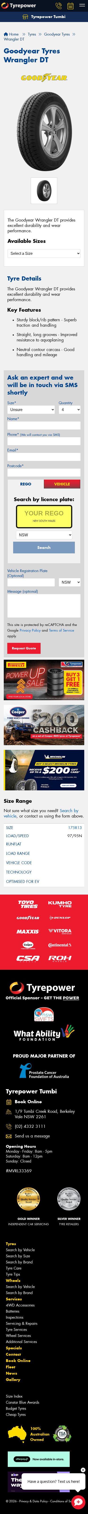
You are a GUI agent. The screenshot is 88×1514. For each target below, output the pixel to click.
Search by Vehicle (20, 1249)
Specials (14, 1348)
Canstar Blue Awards (22, 1402)
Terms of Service (61, 630)
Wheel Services (18, 1335)
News (11, 1373)
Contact (13, 1354)
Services (14, 1299)
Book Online (18, 1360)
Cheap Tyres (16, 1414)
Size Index (14, 1396)
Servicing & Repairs (21, 1323)
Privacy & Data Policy (33, 1501)
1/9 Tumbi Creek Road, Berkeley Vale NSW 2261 (45, 1114)
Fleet (10, 1367)
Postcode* (15, 465)
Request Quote (24, 648)
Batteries (12, 1311)
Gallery (13, 1379)
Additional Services (21, 1341)
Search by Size (18, 1256)
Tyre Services (16, 1329)
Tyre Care (13, 1268)
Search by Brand (19, 1262)
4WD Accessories (20, 1305)
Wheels (13, 1280)
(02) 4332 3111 (30, 1126)
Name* (13, 418)
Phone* (33, 434)
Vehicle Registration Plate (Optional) (27, 573)
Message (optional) (22, 591)
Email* (12, 450)
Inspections (14, 1317)
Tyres (11, 1243)
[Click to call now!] (58, 6)
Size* (11, 402)
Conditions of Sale (62, 1501)
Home (13, 34)
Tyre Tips (13, 1274)
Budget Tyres (16, 1408)
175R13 (75, 827)
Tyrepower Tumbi (47, 16)
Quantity (66, 402)
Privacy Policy (30, 630)
